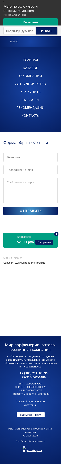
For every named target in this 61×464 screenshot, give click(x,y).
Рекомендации (30, 107)
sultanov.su (40, 441)
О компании (30, 75)
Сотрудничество (30, 83)
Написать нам (30, 415)
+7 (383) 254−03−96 (33, 373)
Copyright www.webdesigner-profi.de (24, 262)
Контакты (31, 115)
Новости (30, 99)
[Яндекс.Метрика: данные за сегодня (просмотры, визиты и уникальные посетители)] (32, 449)
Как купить (30, 91)
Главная (30, 59)
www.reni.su (30, 405)
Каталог (30, 67)
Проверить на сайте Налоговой (30, 393)
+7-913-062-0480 (34, 377)
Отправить (31, 210)
